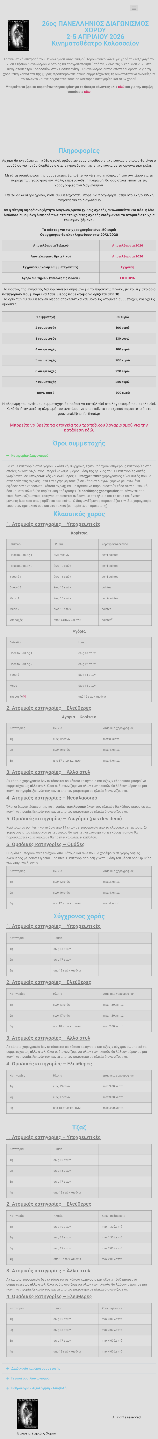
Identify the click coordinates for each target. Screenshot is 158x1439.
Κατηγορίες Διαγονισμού (30, 456)
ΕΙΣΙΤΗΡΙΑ (127, 278)
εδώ (121, 87)
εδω (87, 92)
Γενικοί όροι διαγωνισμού (30, 1378)
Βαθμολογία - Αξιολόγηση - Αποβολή (38, 1388)
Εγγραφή (127, 267)
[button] (79, 456)
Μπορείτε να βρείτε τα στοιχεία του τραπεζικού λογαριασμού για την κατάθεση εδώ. (79, 428)
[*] (24, 696)
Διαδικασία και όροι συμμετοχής (35, 1368)
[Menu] (134, 8)
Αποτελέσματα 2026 (127, 245)
